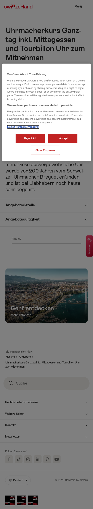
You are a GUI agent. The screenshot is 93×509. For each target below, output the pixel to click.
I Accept (63, 138)
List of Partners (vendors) (23, 127)
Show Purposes (45, 150)
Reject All (30, 138)
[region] (46, 112)
